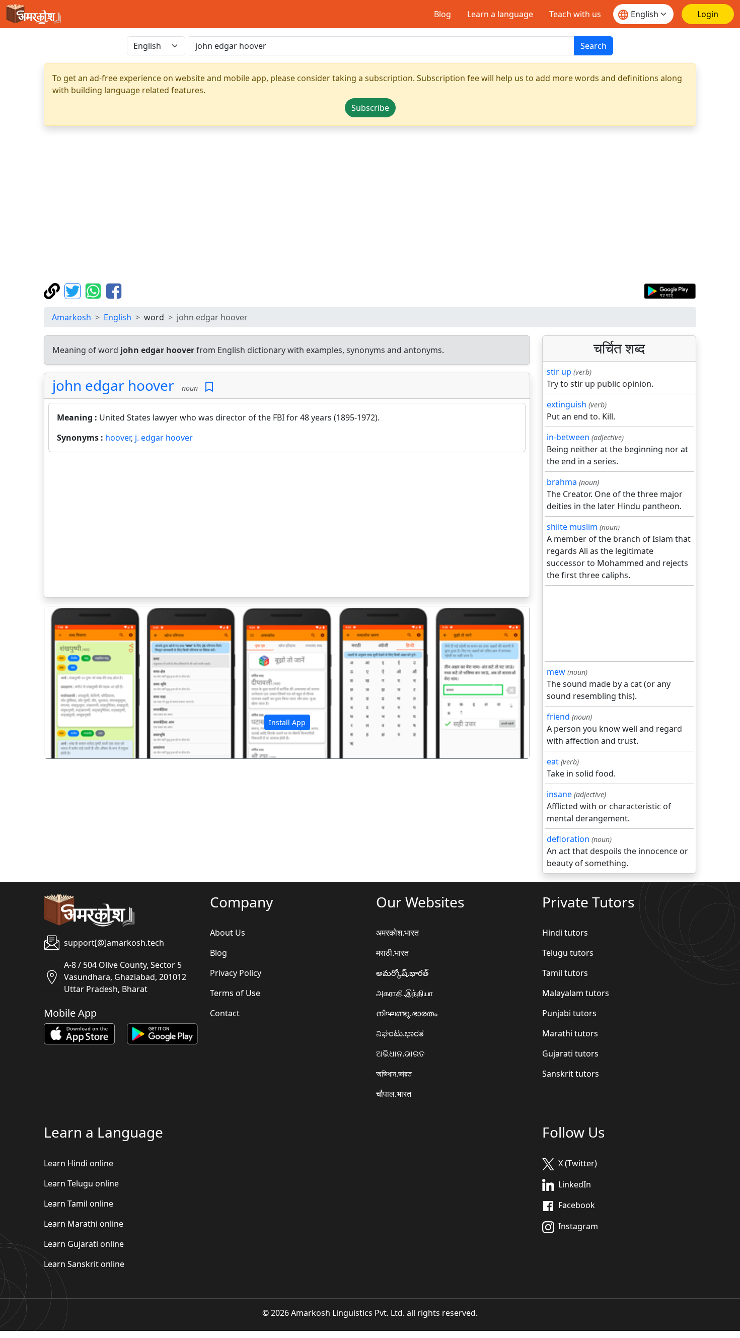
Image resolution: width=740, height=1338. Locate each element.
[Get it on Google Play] (669, 290)
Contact (225, 1013)
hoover (118, 437)
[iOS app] (79, 1033)
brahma (562, 481)
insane (559, 794)
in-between (568, 437)
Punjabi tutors (569, 1013)
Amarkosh (71, 317)
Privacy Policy (235, 972)
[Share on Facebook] (114, 290)
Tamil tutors (565, 972)
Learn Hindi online (78, 1163)
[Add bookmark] (209, 387)
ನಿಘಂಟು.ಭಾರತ (400, 1033)
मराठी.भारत (392, 952)
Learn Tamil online (78, 1203)
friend (558, 716)
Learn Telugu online (81, 1183)
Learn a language (500, 14)
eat (553, 761)
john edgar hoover (113, 385)
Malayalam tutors (575, 993)
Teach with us (575, 14)
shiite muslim (572, 526)
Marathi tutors (570, 1033)
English (117, 317)
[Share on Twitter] (73, 290)
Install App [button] (287, 722)
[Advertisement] (370, 204)
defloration (568, 838)
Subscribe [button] (370, 107)
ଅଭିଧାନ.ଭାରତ (400, 1053)
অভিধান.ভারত (394, 1073)
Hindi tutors (565, 932)
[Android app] (162, 1033)
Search (593, 45)
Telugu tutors (568, 952)
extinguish (566, 404)
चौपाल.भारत (393, 1093)
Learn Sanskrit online (84, 1264)
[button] (80, 682)
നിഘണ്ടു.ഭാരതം (406, 1013)
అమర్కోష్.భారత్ (402, 972)
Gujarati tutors (570, 1053)
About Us (227, 932)
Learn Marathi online (83, 1223)
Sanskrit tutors (570, 1073)
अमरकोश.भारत (397, 932)
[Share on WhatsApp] (94, 290)
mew (556, 671)
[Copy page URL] (53, 290)
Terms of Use (235, 993)
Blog (442, 14)
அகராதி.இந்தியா (404, 993)
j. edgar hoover (164, 437)
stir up (559, 371)
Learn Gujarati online (84, 1243)
